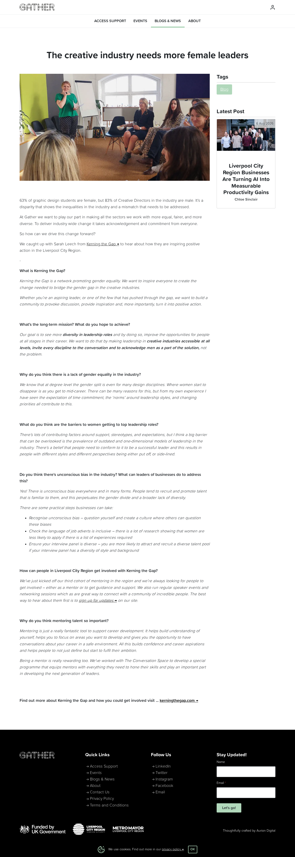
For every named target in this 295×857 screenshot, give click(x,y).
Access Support (104, 766)
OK (192, 849)
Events (96, 773)
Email (160, 792)
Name (221, 762)
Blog (224, 89)
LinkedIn (163, 766)
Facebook (164, 786)
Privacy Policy (102, 799)
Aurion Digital (266, 830)
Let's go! (229, 808)
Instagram (164, 779)
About (95, 786)
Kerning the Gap (101, 244)
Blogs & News (102, 779)
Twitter (162, 773)
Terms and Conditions (109, 805)
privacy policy (171, 849)
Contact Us (99, 792)
